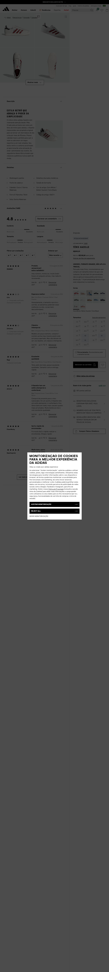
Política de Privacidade (56, 489)
